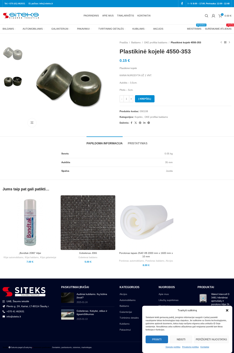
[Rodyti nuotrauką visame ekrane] (32, 122)
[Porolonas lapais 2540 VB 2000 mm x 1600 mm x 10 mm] (146, 222)
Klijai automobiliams (13, 257)
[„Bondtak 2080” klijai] (30, 222)
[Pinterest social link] (140, 123)
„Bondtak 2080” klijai (30, 253)
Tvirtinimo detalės (129, 317)
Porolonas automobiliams (131, 261)
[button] (227, 310)
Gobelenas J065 (88, 253)
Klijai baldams (32, 257)
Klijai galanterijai (48, 257)
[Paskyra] (213, 15)
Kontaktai (204, 347)
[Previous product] (221, 42)
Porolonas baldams (154, 261)
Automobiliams (128, 300)
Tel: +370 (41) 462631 (14, 3)
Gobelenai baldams (87, 257)
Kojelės (139, 117)
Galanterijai (126, 312)
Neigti (181, 339)
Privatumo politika (190, 347)
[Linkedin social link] (144, 123)
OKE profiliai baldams (155, 42)
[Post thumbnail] (67, 298)
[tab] (105, 141)
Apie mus (164, 294)
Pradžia (124, 42)
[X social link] (135, 123)
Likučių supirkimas (168, 300)
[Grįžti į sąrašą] (225, 42)
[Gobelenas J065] (88, 222)
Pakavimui (125, 329)
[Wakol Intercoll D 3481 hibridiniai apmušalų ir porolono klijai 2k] (203, 300)
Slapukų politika (172, 347)
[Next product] (229, 42)
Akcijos (169, 261)
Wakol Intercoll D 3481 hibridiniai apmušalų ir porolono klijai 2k (220, 299)
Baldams (136, 42)
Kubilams (125, 323)
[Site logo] (21, 15)
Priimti (157, 339)
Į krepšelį (144, 99)
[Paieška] (206, 15)
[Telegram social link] (148, 123)
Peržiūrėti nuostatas (211, 339)
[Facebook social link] (182, 3)
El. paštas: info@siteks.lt (41, 3)
